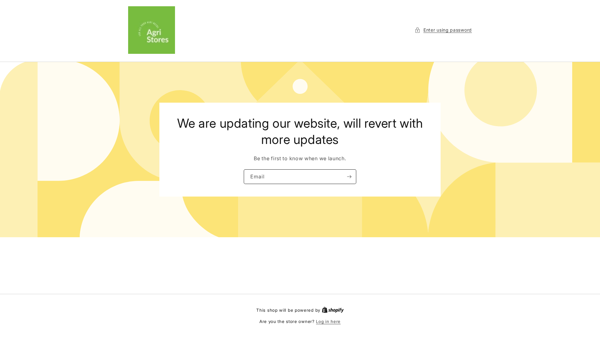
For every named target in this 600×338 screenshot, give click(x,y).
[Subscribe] (349, 176)
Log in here (328, 321)
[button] (443, 30)
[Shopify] (333, 310)
